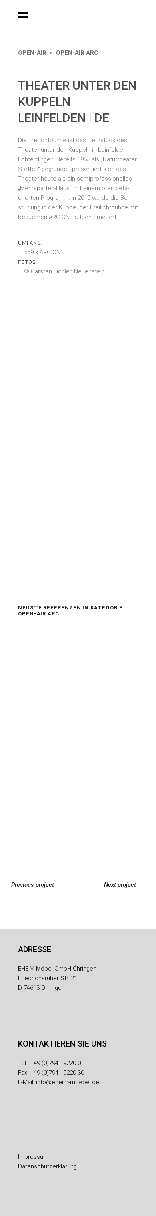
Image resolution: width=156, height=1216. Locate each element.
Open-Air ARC (77, 52)
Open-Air (32, 52)
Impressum (33, 1156)
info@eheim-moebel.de (67, 1082)
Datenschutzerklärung (47, 1166)
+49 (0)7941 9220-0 (55, 1063)
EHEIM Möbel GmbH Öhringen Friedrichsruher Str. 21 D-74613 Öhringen (57, 978)
